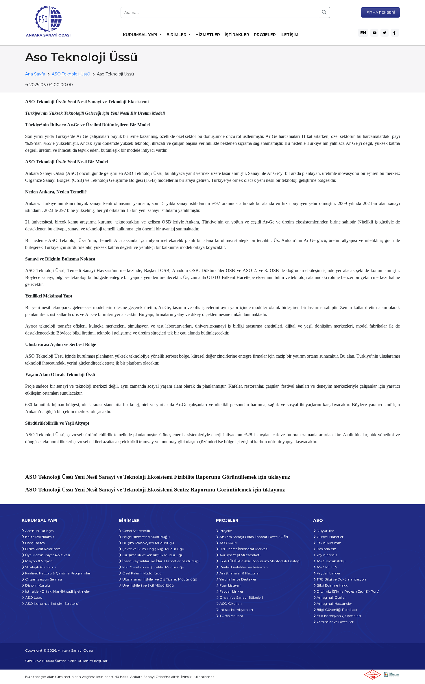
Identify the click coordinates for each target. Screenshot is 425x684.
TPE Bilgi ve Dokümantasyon (341, 579)
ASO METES (326, 567)
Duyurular (325, 530)
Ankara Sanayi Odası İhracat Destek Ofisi (253, 537)
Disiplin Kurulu (37, 585)
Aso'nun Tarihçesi (39, 530)
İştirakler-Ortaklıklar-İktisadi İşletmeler (57, 591)
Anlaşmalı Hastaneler (334, 603)
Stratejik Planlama (40, 567)
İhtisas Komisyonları (236, 609)
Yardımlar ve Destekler (237, 579)
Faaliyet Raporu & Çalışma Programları (57, 573)
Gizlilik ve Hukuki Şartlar (45, 661)
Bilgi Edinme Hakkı (332, 585)
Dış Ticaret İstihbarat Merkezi (243, 549)
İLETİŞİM (289, 34)
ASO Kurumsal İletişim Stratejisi (51, 603)
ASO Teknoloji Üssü (71, 74)
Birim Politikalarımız (42, 549)
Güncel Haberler (329, 537)
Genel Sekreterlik (135, 530)
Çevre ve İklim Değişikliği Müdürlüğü (152, 549)
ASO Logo (33, 597)
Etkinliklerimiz (328, 543)
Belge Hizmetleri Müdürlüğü (145, 537)
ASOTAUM (228, 543)
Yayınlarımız (326, 555)
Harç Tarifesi (34, 543)
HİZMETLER (207, 34)
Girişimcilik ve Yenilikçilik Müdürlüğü (152, 555)
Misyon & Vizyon (38, 561)
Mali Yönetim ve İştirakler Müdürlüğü (152, 567)
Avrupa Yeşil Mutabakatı (239, 555)
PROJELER (265, 34)
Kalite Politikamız (39, 537)
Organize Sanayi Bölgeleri (241, 597)
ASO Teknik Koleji (330, 561)
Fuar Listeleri (230, 585)
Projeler (225, 530)
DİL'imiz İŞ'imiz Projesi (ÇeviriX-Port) (347, 591)
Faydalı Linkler (231, 591)
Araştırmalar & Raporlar (239, 573)
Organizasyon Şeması (43, 579)
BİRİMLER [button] (177, 34)
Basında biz (326, 549)
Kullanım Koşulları (93, 661)
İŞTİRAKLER (237, 34)
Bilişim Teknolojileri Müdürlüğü (147, 543)
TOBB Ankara (231, 615)
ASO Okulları (230, 603)
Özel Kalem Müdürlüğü (141, 573)
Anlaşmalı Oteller (331, 597)
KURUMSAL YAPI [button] (140, 34)
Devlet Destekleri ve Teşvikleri (243, 567)
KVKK (72, 661)
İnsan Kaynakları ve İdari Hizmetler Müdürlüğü (161, 561)
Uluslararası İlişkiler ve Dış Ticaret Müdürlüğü (159, 579)
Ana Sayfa (35, 74)
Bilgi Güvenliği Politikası (336, 609)
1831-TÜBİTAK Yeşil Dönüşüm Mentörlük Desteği (259, 561)
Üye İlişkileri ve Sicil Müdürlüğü (147, 585)
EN (363, 32)
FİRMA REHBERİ (380, 12)
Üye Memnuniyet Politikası (47, 555)
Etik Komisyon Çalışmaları (338, 615)
